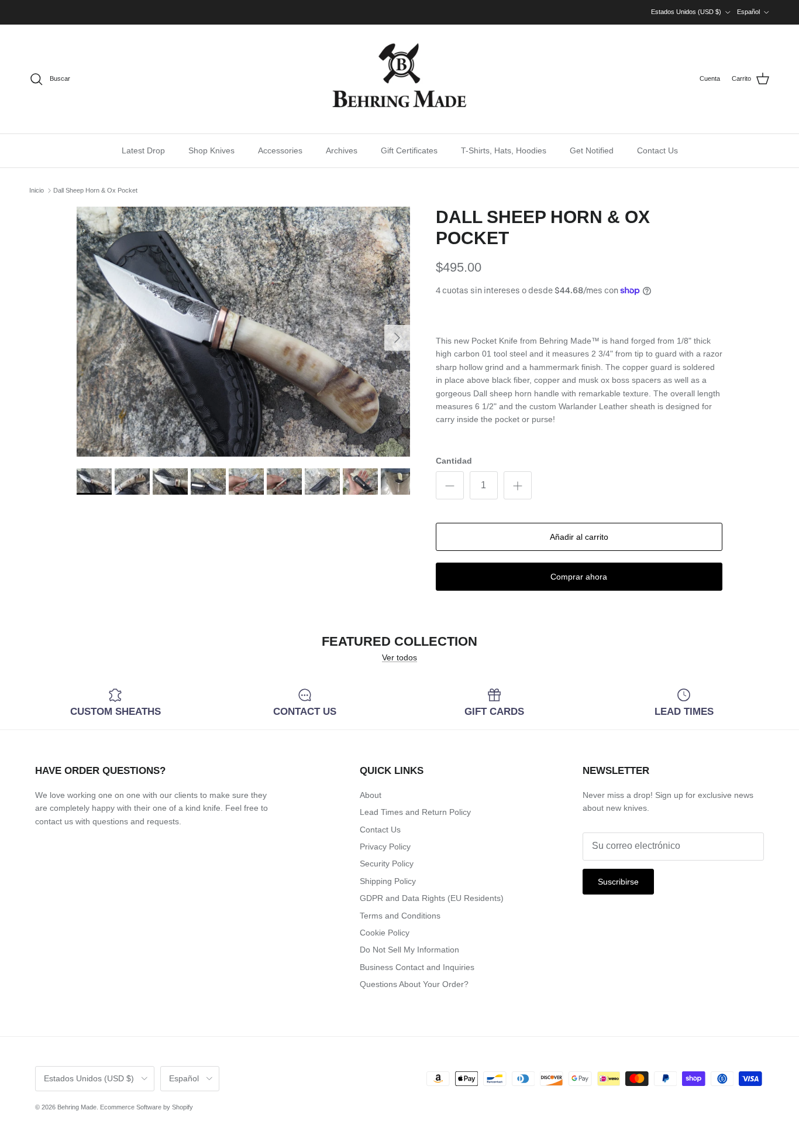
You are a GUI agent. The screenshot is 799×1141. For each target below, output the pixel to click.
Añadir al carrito (579, 537)
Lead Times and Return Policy (415, 812)
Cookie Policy (384, 932)
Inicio (36, 190)
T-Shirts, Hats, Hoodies (503, 150)
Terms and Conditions (400, 915)
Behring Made (77, 1107)
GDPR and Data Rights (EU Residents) (432, 898)
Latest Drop (143, 150)
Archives (341, 150)
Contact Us (657, 150)
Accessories (280, 150)
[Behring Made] (399, 79)
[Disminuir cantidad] (450, 485)
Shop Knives (211, 150)
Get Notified (592, 150)
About (370, 795)
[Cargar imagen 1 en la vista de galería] (243, 332)
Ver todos (399, 657)
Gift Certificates (409, 150)
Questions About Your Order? (414, 984)
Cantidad (454, 460)
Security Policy (387, 863)
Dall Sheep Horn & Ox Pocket (95, 190)
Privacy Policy (385, 846)
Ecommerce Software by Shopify (146, 1107)
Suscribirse (618, 881)
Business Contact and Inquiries (417, 967)
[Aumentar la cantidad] (518, 485)
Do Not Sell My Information (409, 949)
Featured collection (399, 642)
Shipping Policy (388, 881)
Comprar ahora (578, 576)
